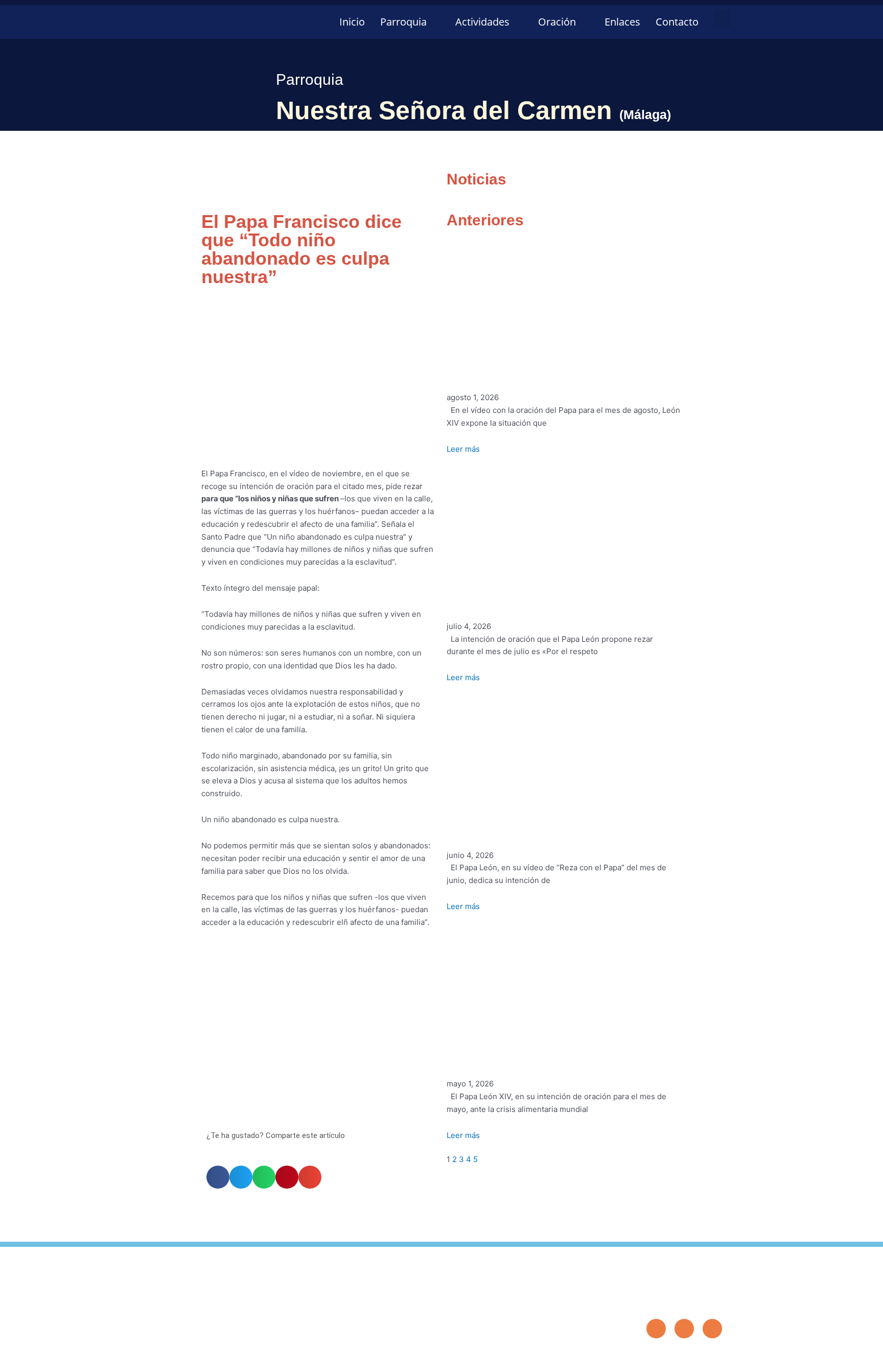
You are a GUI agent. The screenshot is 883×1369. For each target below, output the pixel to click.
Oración (557, 22)
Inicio (352, 22)
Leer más (463, 449)
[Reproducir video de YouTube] (318, 1034)
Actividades (482, 22)
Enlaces (622, 22)
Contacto (677, 22)
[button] (722, 18)
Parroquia (403, 22)
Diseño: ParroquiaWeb (691, 1355)
